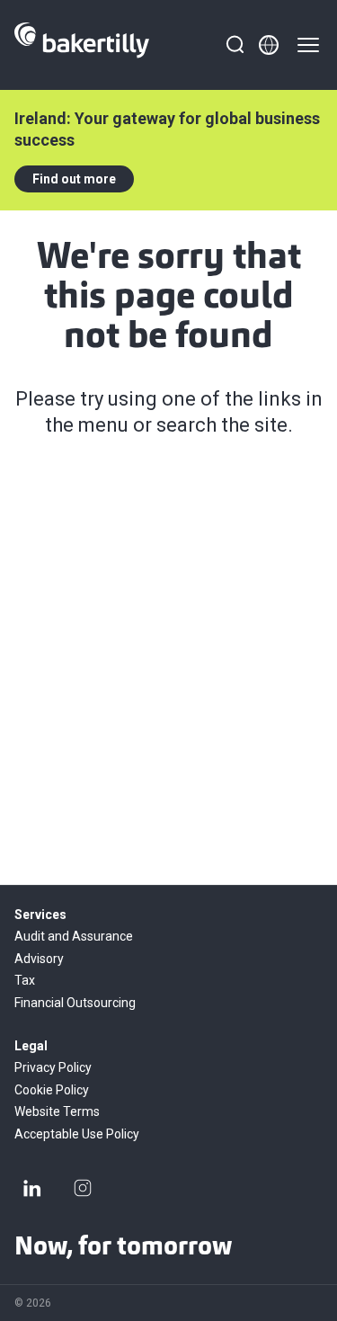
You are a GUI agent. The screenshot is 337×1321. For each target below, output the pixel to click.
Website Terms (57, 1111)
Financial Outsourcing (75, 1002)
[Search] (234, 45)
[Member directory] (268, 45)
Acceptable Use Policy (76, 1134)
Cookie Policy (51, 1090)
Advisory (39, 958)
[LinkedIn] (32, 1188)
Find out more (74, 179)
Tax (24, 980)
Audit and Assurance (73, 936)
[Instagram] (83, 1188)
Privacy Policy (53, 1067)
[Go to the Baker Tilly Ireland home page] (81, 45)
